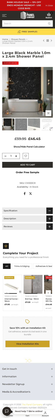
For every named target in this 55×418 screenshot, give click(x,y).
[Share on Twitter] (30, 193)
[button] (49, 23)
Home (5, 39)
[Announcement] (24, 5)
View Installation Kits (27, 344)
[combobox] (27, 23)
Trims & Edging (21, 266)
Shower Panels (18, 39)
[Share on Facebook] (24, 193)
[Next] (48, 293)
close (50, 5)
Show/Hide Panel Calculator (29, 146)
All (6, 266)
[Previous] (6, 293)
